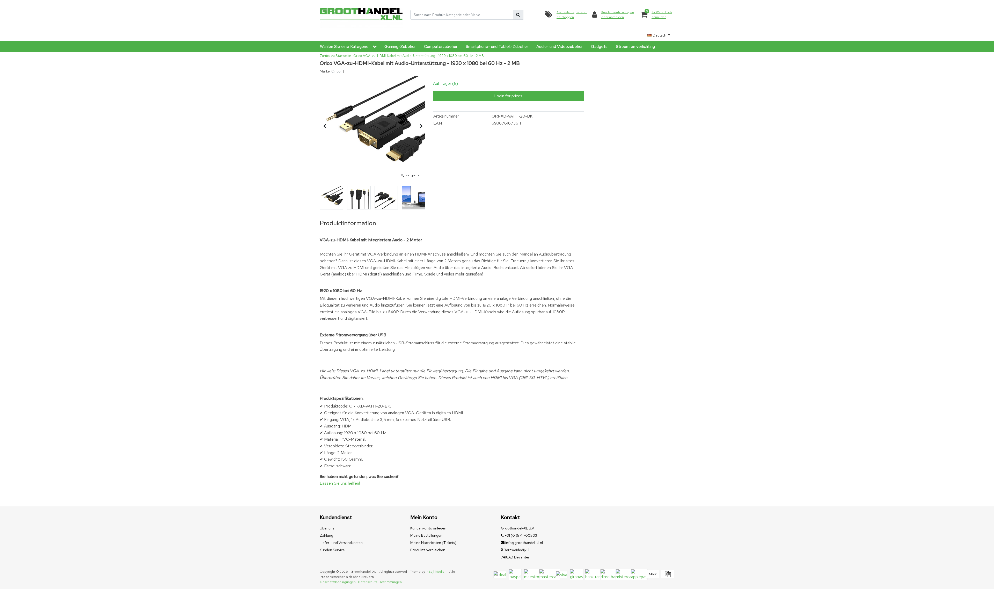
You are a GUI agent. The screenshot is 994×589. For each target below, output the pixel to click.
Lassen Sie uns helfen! (340, 483)
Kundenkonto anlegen (428, 528)
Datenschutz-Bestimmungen (380, 582)
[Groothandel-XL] (361, 15)
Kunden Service (332, 550)
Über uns (327, 528)
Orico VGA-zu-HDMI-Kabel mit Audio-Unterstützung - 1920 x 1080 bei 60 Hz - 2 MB (418, 56)
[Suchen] (518, 15)
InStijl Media (435, 571)
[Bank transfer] (652, 576)
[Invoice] (667, 576)
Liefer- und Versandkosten (341, 542)
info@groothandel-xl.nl (524, 542)
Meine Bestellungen (426, 535)
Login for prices (508, 96)
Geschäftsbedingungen (338, 582)
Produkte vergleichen (427, 550)
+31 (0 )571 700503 (520, 535)
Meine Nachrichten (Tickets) (433, 542)
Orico (336, 71)
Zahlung (326, 535)
